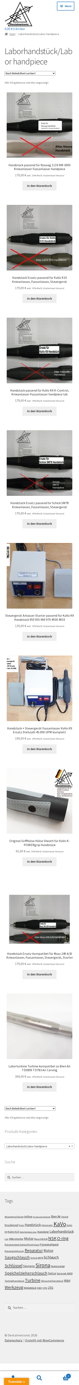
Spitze (52, 1273)
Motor (29, 1238)
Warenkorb (61, 1375)
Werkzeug (14, 1287)
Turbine (32, 1280)
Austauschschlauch (41, 1217)
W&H (67, 1281)
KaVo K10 (13, 1232)
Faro (21, 1225)
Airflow (28, 1216)
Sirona (42, 1265)
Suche (39, 1378)
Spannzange (58, 1266)
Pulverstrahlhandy (14, 1251)
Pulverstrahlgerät (49, 1244)
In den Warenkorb (39, 186)
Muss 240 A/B (41, 1238)
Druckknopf (11, 1225)
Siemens (29, 1266)
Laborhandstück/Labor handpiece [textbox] (38, 1146)
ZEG (50, 1288)
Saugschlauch (17, 1257)
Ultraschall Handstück (52, 1281)
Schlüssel (13, 1265)
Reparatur (34, 1250)
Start (12, 34)
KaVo (59, 1224)
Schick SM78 (36, 1257)
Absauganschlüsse (14, 1216)
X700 (45, 1288)
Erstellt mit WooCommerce (44, 1340)
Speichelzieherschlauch (26, 1273)
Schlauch (51, 1257)
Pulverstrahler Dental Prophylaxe (22, 1244)
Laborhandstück (61, 1231)
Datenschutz (13, 1340)
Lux (7, 1238)
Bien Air (56, 1216)
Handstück (33, 1225)
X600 (39, 1288)
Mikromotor (16, 1239)
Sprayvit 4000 (65, 1273)
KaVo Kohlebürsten (28, 1232)
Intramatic (47, 1225)
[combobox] (40, 1146)
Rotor (48, 1250)
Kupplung (43, 1232)
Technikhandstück (14, 1280)
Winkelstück (30, 1288)
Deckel (64, 1216)
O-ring (62, 1238)
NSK (52, 1238)
